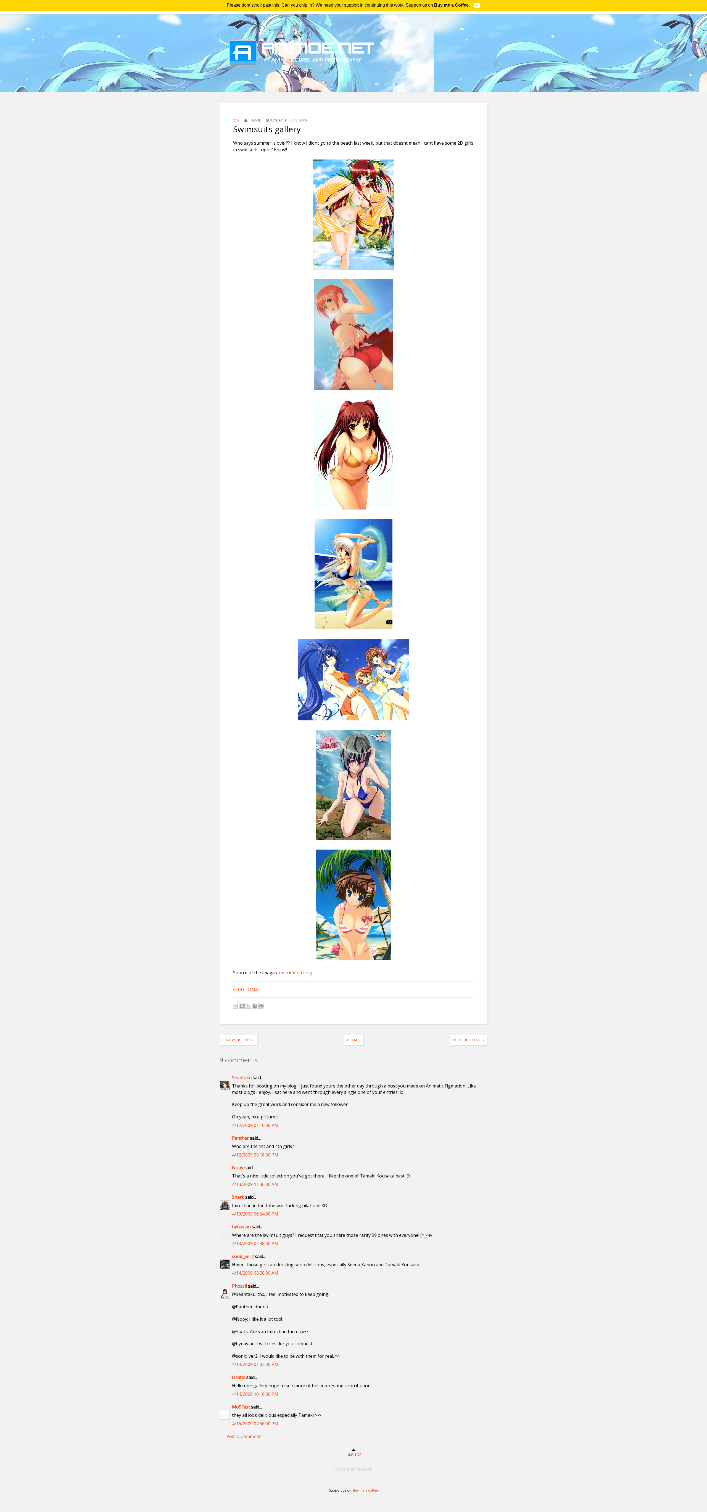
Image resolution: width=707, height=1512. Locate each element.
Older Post (468, 1040)
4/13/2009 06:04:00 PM (255, 1214)
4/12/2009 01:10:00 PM (255, 1125)
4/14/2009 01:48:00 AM (255, 1243)
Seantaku (242, 1078)
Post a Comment (243, 1436)
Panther (240, 1138)
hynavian (241, 1227)
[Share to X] (248, 1006)
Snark (238, 1197)
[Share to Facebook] (254, 1006)
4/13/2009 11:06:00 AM (255, 1184)
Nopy (237, 1167)
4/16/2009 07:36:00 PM (255, 1424)
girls (252, 989)
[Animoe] (353, 78)
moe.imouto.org (295, 973)
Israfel (238, 1377)
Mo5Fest (241, 1407)
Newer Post (239, 1040)
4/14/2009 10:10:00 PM (255, 1394)
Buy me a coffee (365, 1490)
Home (353, 1040)
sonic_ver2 (243, 1256)
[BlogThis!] (242, 1006)
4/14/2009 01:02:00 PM (255, 1364)
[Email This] (235, 1006)
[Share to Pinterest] (261, 1006)
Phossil (239, 1286)
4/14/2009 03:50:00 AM (255, 1273)
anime (239, 989)
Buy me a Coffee (451, 5)
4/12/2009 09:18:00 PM (255, 1155)
